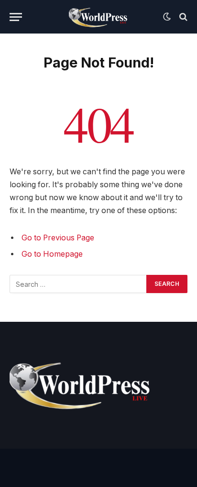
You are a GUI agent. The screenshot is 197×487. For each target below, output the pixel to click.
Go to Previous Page (58, 237)
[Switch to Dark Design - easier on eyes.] (167, 16)
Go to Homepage (52, 254)
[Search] (182, 17)
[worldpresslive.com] (99, 17)
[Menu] (16, 17)
